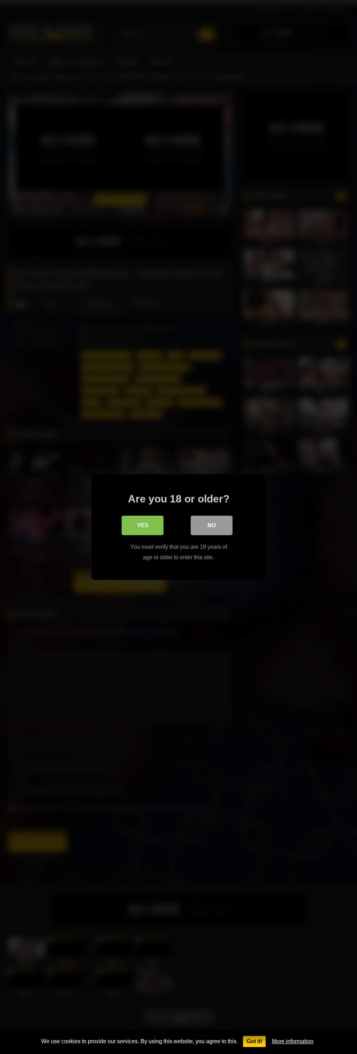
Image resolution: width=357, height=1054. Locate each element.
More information (292, 1041)
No (211, 525)
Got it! (254, 1041)
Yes (143, 525)
